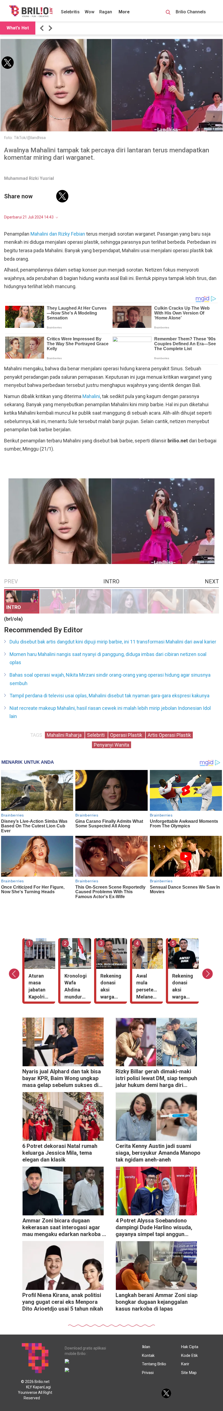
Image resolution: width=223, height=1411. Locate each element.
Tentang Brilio (154, 1363)
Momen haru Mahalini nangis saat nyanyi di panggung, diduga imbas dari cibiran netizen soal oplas (108, 658)
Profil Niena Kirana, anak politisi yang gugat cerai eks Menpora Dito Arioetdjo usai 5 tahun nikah (62, 1302)
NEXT (212, 581)
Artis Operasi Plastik (169, 735)
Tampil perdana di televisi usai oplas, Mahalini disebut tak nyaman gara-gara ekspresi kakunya (109, 695)
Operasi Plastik (126, 735)
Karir (185, 1363)
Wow (89, 11)
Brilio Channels (191, 11)
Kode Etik (189, 1355)
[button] (42, 28)
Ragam (106, 11)
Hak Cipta (189, 1346)
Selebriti (96, 735)
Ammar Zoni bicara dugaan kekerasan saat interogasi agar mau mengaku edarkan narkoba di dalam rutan (64, 1228)
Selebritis (70, 11)
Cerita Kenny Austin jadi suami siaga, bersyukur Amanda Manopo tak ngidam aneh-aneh (158, 1153)
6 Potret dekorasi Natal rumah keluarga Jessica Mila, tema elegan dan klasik (59, 1153)
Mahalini (91, 396)
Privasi (148, 1372)
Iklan (146, 1346)
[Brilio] (31, 11)
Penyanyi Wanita (111, 745)
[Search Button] (168, 13)
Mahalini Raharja (65, 735)
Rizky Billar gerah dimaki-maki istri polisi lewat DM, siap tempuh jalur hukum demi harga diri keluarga (156, 1079)
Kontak (148, 1355)
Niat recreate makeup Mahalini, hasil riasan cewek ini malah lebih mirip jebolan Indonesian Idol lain (110, 712)
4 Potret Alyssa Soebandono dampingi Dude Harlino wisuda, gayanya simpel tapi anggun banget (154, 1228)
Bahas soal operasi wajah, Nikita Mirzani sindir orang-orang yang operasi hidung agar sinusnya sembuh (110, 679)
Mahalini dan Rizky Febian (57, 234)
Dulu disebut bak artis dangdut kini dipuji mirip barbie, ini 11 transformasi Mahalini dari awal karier (113, 642)
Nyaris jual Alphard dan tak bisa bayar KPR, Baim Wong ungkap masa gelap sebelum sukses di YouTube (61, 1079)
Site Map (189, 1372)
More (124, 11)
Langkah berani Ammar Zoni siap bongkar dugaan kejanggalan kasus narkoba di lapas (156, 1302)
